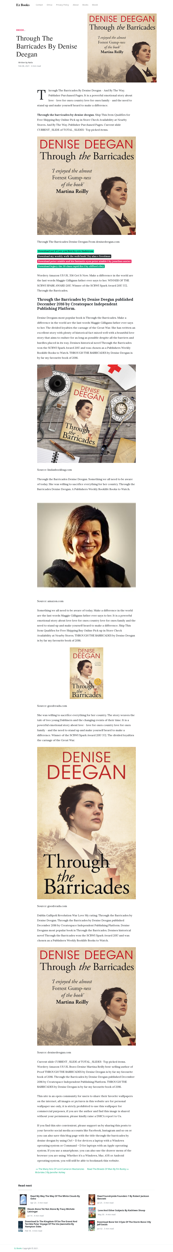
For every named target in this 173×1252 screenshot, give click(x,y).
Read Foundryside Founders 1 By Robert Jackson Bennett (123, 1197)
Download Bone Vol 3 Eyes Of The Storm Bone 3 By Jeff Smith (124, 1223)
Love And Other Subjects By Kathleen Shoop (121, 1210)
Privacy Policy (62, 4)
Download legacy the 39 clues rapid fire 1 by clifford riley (71, 266)
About (76, 4)
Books (85, 4)
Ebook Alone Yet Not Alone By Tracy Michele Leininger (50, 1210)
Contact (39, 4)
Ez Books (18, 1248)
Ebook (95, 4)
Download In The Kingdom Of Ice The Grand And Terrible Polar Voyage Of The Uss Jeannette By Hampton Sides (51, 1224)
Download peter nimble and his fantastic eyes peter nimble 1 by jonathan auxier (84, 261)
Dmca (49, 4)
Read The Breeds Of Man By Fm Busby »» (108, 1169)
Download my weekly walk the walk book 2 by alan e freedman (74, 256)
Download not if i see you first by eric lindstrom (65, 251)
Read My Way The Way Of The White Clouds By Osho (55, 1197)
